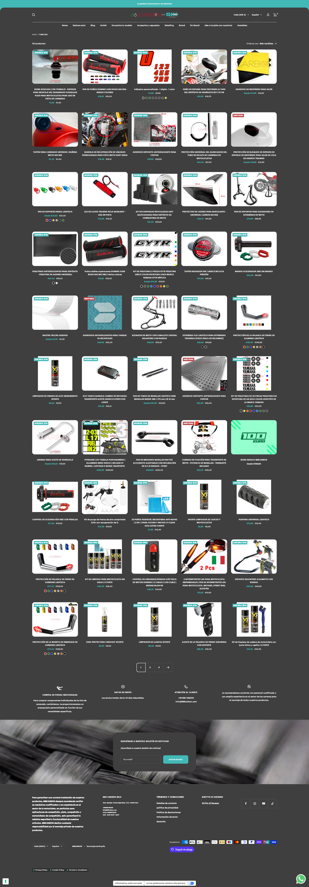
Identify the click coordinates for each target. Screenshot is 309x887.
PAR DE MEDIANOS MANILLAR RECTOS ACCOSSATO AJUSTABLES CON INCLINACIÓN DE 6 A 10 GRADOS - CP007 (154, 462)
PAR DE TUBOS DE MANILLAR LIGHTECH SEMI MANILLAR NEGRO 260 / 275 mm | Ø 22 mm (154, 398)
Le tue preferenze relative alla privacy (166, 883)
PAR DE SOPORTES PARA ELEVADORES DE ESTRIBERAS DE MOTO (254, 213)
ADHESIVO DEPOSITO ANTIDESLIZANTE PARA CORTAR (154, 154)
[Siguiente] (168, 667)
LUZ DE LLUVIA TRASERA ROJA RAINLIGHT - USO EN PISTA (104, 213)
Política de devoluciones (169, 812)
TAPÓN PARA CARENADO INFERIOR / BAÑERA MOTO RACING (55, 154)
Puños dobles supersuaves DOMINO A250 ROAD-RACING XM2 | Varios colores (105, 273)
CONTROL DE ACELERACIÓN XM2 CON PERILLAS (55, 519)
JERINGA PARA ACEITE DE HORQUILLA (55, 459)
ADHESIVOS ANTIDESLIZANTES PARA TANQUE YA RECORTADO (105, 337)
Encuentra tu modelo (122, 25)
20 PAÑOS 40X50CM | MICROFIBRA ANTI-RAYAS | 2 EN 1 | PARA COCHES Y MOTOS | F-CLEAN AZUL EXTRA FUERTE (154, 522)
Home (65, 25)
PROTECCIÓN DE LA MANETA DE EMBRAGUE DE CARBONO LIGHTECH (55, 644)
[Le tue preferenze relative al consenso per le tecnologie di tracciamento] (6, 881)
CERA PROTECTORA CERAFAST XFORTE (104, 642)
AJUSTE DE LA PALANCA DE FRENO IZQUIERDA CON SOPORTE (204, 644)
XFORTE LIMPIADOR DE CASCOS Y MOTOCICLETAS (204, 521)
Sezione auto (79, 25)
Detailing (169, 25)
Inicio (34, 34)
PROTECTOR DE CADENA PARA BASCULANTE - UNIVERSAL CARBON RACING (204, 213)
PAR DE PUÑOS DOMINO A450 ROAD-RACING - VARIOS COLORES (105, 91)
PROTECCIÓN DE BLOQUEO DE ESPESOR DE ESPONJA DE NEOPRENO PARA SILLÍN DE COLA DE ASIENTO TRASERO (254, 155)
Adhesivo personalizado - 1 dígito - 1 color (154, 89)
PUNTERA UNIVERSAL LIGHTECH (254, 519)
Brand (182, 25)
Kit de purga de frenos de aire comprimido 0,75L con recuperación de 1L (105, 521)
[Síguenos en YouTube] (263, 803)
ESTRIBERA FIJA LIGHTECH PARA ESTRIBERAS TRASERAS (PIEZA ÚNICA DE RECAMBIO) (204, 337)
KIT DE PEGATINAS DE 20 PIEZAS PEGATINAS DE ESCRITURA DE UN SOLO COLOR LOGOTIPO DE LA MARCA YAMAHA (254, 399)
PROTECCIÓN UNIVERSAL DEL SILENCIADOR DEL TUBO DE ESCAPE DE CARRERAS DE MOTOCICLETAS (204, 155)
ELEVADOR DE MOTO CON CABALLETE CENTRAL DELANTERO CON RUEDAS (154, 337)
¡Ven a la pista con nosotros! (218, 25)
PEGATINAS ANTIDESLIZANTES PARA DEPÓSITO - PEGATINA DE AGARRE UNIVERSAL (55, 273)
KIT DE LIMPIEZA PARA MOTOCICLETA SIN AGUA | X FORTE (105, 581)
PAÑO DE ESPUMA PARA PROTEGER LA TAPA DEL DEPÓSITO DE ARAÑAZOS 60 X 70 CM (204, 91)
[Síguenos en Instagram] (254, 803)
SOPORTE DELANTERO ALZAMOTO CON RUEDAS (254, 581)
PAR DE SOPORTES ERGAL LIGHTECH (55, 211)
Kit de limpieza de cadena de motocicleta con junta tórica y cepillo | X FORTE (254, 644)
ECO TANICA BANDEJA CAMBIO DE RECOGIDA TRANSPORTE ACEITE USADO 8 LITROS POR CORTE (105, 399)
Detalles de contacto (167, 803)
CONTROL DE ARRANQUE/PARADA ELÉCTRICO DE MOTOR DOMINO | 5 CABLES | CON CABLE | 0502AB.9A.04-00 (154, 582)
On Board (194, 25)
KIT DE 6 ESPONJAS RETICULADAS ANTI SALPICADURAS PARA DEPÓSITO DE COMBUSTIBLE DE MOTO (154, 214)
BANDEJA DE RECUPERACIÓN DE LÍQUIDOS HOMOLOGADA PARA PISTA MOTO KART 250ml (104, 154)
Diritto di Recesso (210, 803)
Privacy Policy (41, 870)
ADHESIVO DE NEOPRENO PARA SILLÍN (254, 89)
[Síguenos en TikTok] (272, 803)
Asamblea (242, 25)
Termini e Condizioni (78, 870)
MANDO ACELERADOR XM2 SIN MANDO (254, 271)
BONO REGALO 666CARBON (254, 459)
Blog (93, 25)
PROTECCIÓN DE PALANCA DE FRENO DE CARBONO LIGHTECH (55, 581)
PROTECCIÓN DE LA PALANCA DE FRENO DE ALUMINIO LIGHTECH (254, 337)
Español (255, 15)
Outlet (103, 25)
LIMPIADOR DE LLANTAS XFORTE (154, 642)
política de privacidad (167, 807)
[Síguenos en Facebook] (245, 803)
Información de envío (167, 817)
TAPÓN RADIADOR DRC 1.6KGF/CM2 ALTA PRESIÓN (204, 273)
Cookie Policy (58, 870)
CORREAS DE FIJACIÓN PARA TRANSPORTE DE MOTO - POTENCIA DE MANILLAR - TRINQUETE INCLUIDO (204, 462)
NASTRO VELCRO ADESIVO (55, 335)
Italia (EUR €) (240, 15)
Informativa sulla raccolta (128, 883)
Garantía (161, 821)
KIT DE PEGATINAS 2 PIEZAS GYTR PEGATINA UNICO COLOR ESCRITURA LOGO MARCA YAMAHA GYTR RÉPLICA (154, 274)
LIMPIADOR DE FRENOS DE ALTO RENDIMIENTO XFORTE (55, 398)
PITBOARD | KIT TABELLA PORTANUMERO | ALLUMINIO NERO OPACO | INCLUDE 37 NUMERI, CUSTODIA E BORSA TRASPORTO (104, 462)
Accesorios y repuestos (148, 25)
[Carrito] (275, 14)
